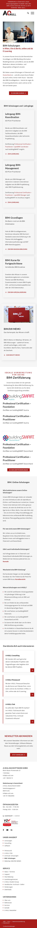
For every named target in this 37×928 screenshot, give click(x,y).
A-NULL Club (8, 853)
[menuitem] (27, 13)
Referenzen (8, 903)
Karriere (7, 905)
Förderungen (8, 887)
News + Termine (9, 872)
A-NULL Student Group (11, 882)
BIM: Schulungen (9, 858)
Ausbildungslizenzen (11, 879)
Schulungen (8, 841)
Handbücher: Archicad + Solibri (14, 884)
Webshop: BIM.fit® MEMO (12, 861)
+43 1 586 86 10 (8, 778)
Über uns (7, 900)
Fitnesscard (8, 851)
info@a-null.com (8, 775)
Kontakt (6, 908)
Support (7, 874)
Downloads (7, 889)
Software (7, 846)
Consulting (7, 843)
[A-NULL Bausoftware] (9, 13)
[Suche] (27, 13)
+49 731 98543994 (8, 796)
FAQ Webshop (8, 877)
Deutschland (7, 75)
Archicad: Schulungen (11, 856)
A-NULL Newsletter (10, 910)
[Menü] (31, 13)
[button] (9, 926)
